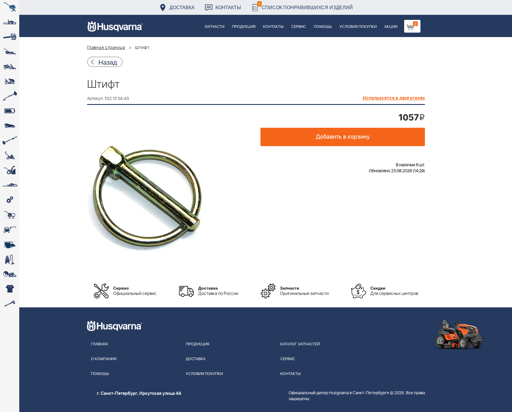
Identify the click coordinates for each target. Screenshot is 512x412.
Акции (390, 27)
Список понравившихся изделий (305, 5)
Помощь (323, 27)
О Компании (103, 359)
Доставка (182, 7)
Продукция (243, 27)
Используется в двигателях (394, 98)
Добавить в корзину (343, 136)
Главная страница (106, 48)
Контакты (228, 7)
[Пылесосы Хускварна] (9, 259)
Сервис (298, 27)
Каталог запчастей (300, 344)
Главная (99, 344)
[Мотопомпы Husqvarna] (9, 244)
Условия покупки (358, 27)
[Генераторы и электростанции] (9, 214)
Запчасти (214, 27)
